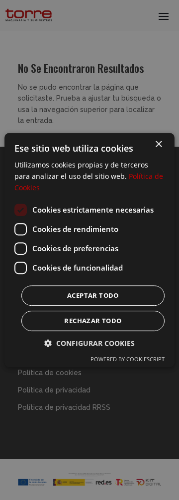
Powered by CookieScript (127, 359)
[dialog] (89, 250)
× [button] (158, 144)
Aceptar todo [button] (93, 295)
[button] (89, 343)
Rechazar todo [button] (92, 320)
